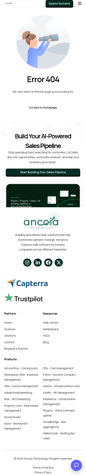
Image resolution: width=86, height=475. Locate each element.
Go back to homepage (43, 107)
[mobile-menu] (79, 3)
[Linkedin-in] (38, 263)
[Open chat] (76, 465)
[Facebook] (48, 263)
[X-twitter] (59, 263)
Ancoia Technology (35, 458)
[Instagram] (27, 263)
